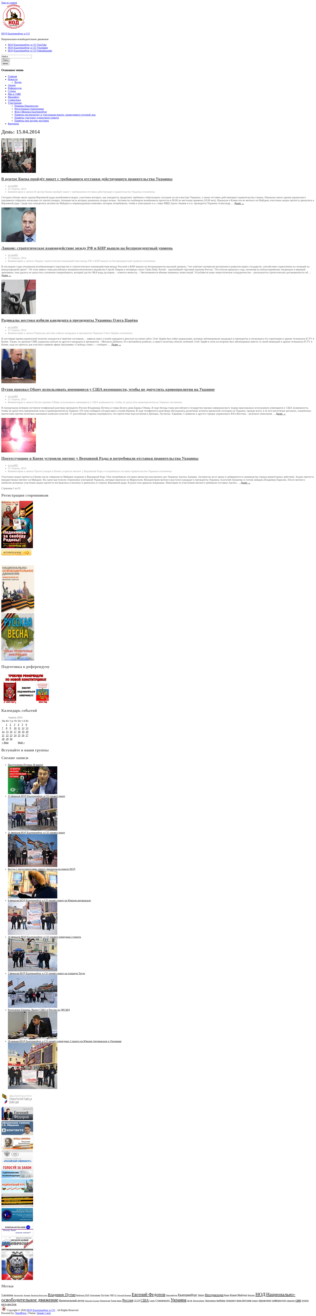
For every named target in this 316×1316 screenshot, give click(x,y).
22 (7, 735)
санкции (290, 1300)
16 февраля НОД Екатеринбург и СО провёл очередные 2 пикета (44, 937)
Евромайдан (171, 1295)
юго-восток (8, 1304)
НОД (260, 1294)
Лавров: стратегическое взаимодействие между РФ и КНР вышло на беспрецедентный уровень (87, 248)
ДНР (112, 1295)
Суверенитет (162, 1300)
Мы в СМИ (14, 94)
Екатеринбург (187, 1295)
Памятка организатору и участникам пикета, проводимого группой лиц (55, 114)
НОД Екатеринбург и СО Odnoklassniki (30, 50)
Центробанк (198, 1301)
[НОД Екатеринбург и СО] (3, 1310)
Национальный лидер (71, 1300)
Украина (178, 1299)
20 (27, 731)
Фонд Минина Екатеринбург (30, 111)
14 (3, 731)
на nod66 (13, 185)
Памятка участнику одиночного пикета (36, 117)
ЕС (115, 1295)
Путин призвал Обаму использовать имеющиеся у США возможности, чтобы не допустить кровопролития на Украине (108, 389)
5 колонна (7, 1295)
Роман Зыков (116, 1301)
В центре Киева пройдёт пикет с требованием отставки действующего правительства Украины (86, 179)
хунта (305, 1300)
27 (27, 735)
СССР (137, 1300)
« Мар (5, 742)
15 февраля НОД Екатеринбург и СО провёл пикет (36, 796)
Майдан (242, 1295)
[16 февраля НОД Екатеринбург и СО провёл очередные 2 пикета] (32, 970)
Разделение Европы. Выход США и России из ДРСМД (39, 1009)
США (145, 1300)
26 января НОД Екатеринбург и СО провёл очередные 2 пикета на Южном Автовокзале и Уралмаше (64, 1041)
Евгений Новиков (124, 1295)
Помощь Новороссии (26, 105)
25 (19, 735)
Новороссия (105, 1301)
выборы (220, 1300)
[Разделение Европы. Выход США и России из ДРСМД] (32, 1038)
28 (3, 739)
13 (27, 728)
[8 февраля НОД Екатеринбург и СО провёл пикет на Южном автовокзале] (32, 934)
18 (19, 731)
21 (3, 735)
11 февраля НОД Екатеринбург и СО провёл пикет (36, 832)
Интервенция (214, 1295)
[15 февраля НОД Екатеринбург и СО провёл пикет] (32, 829)
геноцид (231, 1300)
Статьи (12, 91)
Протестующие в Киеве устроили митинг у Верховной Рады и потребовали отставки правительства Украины (99, 458)
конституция (244, 1300)
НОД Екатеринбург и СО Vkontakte (28, 47)
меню (5, 63)
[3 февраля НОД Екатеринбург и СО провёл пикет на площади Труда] (32, 1007)
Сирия (152, 1301)
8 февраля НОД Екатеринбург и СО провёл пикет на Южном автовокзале (49, 900)
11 (19, 728)
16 (11, 731)
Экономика (210, 1300)
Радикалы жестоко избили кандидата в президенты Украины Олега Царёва (69, 320)
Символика (14, 100)
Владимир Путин (62, 1295)
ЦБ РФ (189, 1301)
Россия (127, 1300)
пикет (255, 1300)
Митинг (251, 1295)
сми (298, 1300)
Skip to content (9, 2)
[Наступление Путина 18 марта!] (32, 793)
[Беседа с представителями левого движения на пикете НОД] (32, 897)
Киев (226, 1295)
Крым (233, 1295)
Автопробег (18, 1295)
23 (11, 735)
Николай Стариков (92, 1301)
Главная (12, 76)
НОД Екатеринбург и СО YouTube (27, 44)
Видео (18, 82)
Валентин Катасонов (39, 1295)
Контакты (13, 123)
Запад (201, 1295)
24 (15, 735)
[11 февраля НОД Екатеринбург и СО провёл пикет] (32, 866)
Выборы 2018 (82, 1295)
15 (7, 731)
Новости (13, 79)
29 (7, 739)
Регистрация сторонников (29, 108)
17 (15, 731)
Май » (21, 742)
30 (11, 739)
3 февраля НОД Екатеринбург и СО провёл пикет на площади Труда (46, 973)
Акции (12, 85)
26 (23, 735)
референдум (279, 1300)
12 (23, 728)
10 (15, 728)
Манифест (13, 97)
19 (23, 731)
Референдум (15, 88)
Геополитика (95, 1295)
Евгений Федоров (148, 1294)
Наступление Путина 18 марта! (25, 764)
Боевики (27, 1295)
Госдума (105, 1295)
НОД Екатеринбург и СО (15, 33)
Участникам (15, 103)
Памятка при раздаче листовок (31, 120)
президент (265, 1300)
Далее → (239, 203)
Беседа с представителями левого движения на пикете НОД (41, 869)
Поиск (6, 60)
